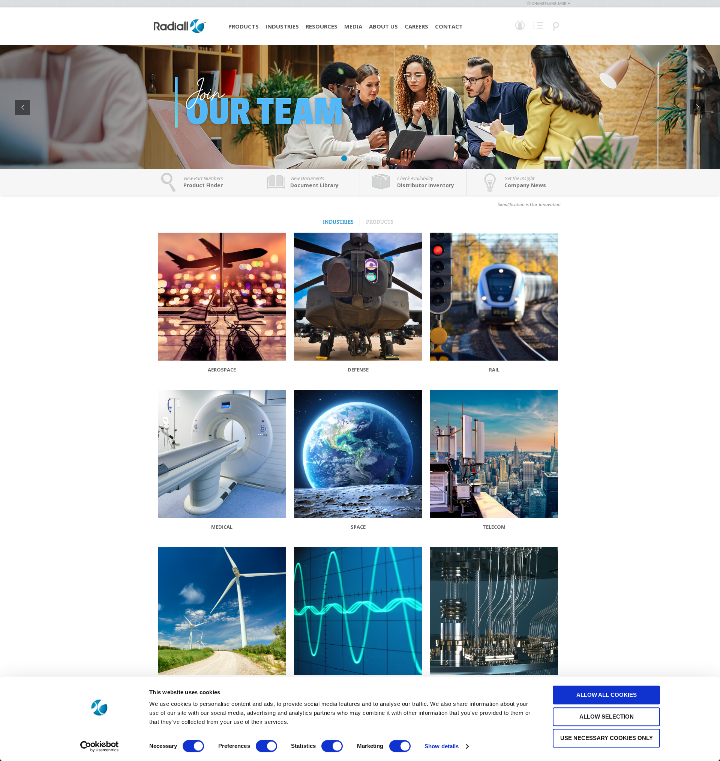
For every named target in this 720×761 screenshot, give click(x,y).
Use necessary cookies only (606, 738)
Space (358, 526)
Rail (494, 369)
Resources (322, 26)
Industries (282, 26)
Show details (441, 746)
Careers (416, 26)
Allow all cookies (606, 695)
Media (353, 26)
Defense (358, 369)
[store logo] (180, 32)
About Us (383, 26)
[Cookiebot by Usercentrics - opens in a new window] (99, 746)
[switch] (266, 747)
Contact (449, 26)
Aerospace (222, 369)
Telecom (494, 526)
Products (243, 26)
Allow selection (606, 716)
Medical (221, 526)
